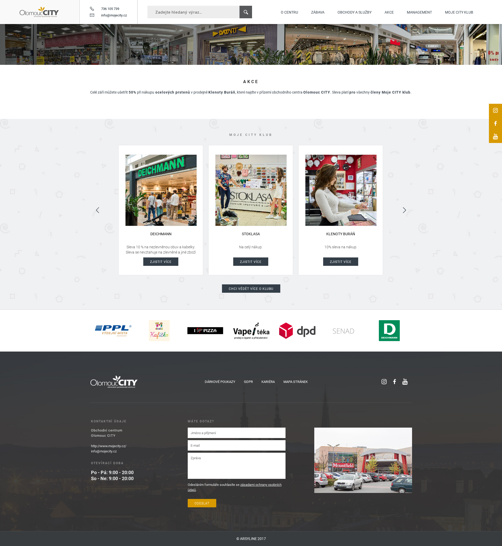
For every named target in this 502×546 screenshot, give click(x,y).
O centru (289, 12)
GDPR (248, 381)
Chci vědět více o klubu (251, 288)
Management (419, 12)
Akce (389, 12)
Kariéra (268, 381)
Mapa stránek (295, 381)
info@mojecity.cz (114, 15)
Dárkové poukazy (220, 381)
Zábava (317, 12)
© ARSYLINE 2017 (251, 538)
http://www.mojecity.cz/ (108, 446)
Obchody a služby (355, 12)
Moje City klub (459, 12)
